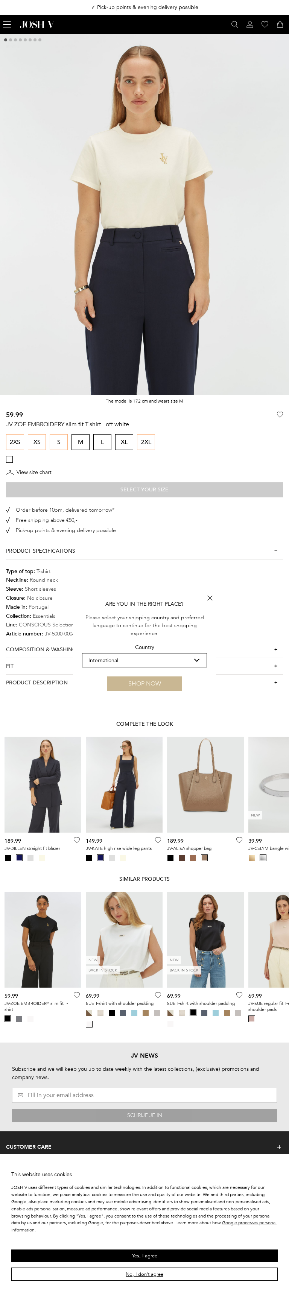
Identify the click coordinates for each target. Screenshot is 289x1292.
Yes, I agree (144, 1255)
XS (37, 442)
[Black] (8, 857)
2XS (15, 442)
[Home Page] (37, 24)
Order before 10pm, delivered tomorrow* (65, 510)
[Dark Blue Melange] (123, 1012)
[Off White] (30, 1018)
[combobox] (144, 660)
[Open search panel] (234, 24)
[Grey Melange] (19, 1018)
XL (124, 442)
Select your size (144, 489)
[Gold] (251, 857)
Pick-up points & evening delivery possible (66, 530)
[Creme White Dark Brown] (89, 1012)
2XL (146, 442)
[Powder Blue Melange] (134, 1012)
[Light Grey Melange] (30, 857)
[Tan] (193, 857)
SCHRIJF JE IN (144, 1115)
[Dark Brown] (181, 857)
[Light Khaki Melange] (145, 1012)
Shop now (144, 683)
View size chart (34, 472)
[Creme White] (41, 857)
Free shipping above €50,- (47, 520)
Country (144, 647)
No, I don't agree (144, 1274)
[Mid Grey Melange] (157, 1012)
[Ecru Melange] (100, 1012)
